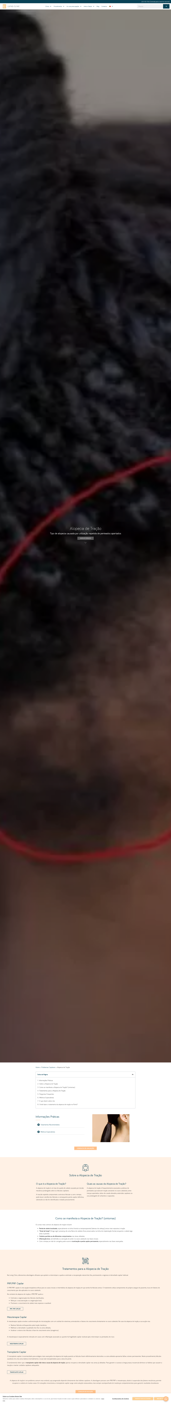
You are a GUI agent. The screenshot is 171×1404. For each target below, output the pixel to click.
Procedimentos (58, 6)
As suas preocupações (73, 6)
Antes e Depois (88, 6)
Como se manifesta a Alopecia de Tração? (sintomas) (57, 1087)
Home (38, 1067)
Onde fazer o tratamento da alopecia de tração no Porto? (58, 1104)
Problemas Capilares (48, 1067)
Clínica (47, 6)
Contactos (104, 6)
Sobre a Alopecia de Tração (48, 1084)
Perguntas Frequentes (46, 1094)
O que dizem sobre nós (47, 1101)
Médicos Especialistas (46, 1097)
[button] (133, 1074)
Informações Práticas (46, 1080)
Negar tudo (161, 1398)
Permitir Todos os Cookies (143, 1398)
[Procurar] (166, 6)
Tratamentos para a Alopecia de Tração (52, 1091)
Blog (98, 6)
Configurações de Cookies (120, 1398)
